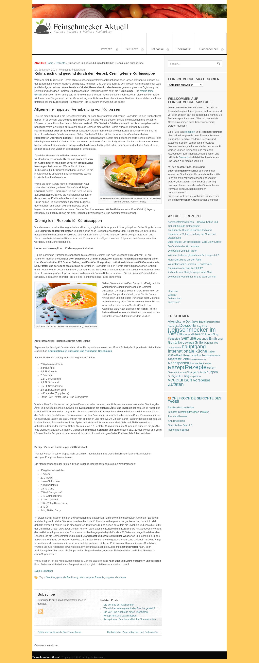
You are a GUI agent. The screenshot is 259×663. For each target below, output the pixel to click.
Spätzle (201, 372)
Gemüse (50, 577)
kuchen (202, 355)
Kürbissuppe (87, 577)
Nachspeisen (178, 363)
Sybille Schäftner (43, 571)
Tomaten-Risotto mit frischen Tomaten (188, 412)
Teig (186, 376)
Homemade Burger (178, 429)
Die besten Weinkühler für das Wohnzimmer (192, 276)
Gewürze (188, 342)
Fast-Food (202, 326)
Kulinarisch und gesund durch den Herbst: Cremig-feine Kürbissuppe (94, 73)
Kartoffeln (182, 355)
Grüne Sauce (174, 347)
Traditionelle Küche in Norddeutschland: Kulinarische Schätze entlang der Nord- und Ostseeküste (192, 234)
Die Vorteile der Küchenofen (183, 246)
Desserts (184, 157)
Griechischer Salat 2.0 (180, 425)
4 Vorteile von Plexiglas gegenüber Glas (190, 272)
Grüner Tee (211, 342)
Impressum (174, 302)
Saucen (172, 372)
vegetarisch (180, 379)
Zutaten (176, 384)
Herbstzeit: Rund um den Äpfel (185, 259)
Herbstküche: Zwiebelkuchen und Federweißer (134, 632)
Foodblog (174, 338)
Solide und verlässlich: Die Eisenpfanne (57, 632)
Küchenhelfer (206, 50)
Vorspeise (120, 577)
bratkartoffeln (213, 322)
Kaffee (172, 355)
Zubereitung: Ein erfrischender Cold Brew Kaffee (194, 241)
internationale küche (187, 351)
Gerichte (129, 50)
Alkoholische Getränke (183, 321)
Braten (202, 321)
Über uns (173, 291)
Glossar (172, 294)
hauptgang (194, 346)
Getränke (155, 50)
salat (211, 368)
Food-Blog (211, 334)
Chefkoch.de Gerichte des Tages (194, 400)
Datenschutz (175, 298)
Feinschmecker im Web (192, 331)
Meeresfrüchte (179, 359)
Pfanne (194, 363)
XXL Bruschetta (176, 420)
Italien (211, 351)
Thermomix (183, 49)
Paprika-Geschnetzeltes (181, 407)
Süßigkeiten (175, 376)
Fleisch (198, 334)
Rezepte (104, 50)
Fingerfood (186, 334)
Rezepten (189, 131)
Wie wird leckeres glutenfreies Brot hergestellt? (194, 255)
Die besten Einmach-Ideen (182, 250)
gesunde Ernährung (67, 577)
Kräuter (193, 355)
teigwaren (195, 376)
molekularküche (198, 359)
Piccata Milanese (177, 416)
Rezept (176, 367)
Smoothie (182, 372)
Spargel (191, 372)
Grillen (200, 342)
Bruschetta (173, 326)
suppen (109, 577)
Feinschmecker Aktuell (91, 26)
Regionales (204, 363)
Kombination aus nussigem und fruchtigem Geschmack (80, 351)
